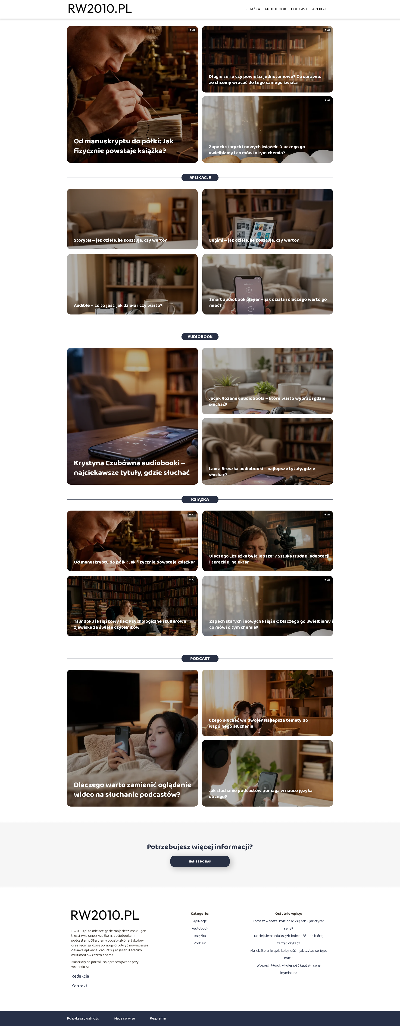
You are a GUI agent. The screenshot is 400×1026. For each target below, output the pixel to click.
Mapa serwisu (124, 1018)
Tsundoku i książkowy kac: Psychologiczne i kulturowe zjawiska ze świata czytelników (130, 624)
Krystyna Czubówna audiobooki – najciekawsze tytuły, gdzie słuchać (132, 468)
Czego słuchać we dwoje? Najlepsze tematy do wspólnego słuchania (258, 723)
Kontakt (79, 986)
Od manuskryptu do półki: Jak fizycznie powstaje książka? (124, 146)
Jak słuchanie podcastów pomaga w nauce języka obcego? (260, 794)
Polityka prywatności (83, 1018)
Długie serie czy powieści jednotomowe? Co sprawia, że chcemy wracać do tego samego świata (265, 80)
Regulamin (158, 1018)
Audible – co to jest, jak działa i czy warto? (118, 305)
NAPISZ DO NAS (200, 861)
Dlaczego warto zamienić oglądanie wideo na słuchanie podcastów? (132, 790)
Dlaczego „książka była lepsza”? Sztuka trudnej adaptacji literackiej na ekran (269, 559)
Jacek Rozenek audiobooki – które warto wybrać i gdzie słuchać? (267, 401)
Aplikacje (321, 9)
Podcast (299, 9)
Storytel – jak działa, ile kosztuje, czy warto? (120, 240)
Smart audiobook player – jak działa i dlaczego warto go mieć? (268, 302)
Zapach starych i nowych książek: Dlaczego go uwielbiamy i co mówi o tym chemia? (257, 150)
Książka (253, 9)
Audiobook (275, 9)
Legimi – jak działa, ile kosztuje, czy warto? (254, 240)
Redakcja (80, 976)
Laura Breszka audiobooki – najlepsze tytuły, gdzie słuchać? (262, 472)
